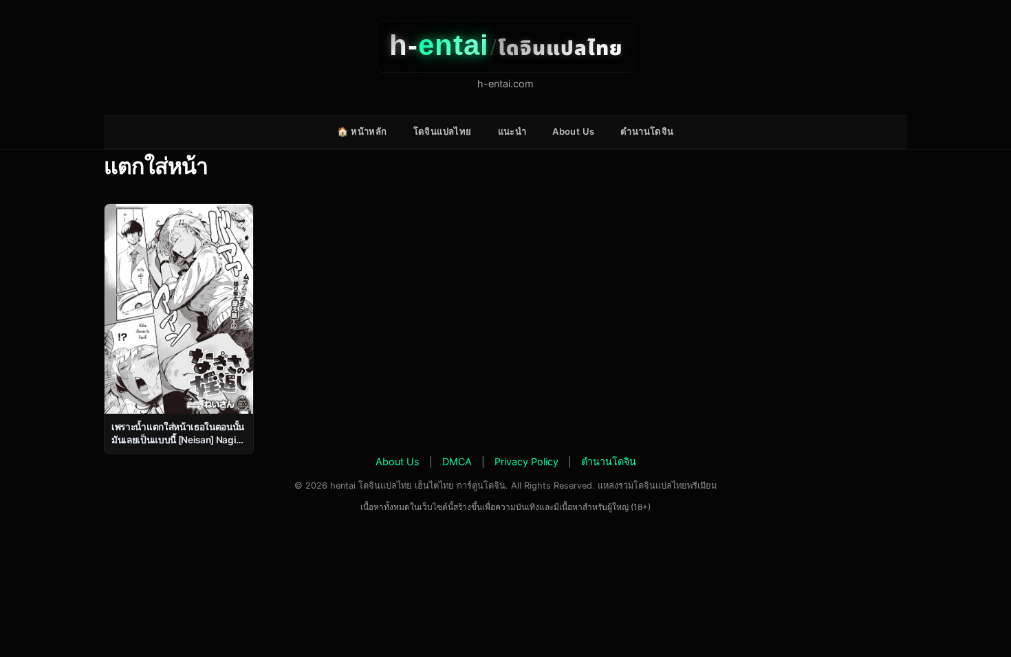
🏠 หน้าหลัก (362, 131)
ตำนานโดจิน (646, 131)
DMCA (457, 461)
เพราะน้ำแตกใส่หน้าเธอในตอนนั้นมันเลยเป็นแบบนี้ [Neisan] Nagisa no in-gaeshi (178, 439)
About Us (573, 131)
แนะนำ (512, 131)
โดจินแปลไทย (442, 131)
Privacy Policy (526, 461)
